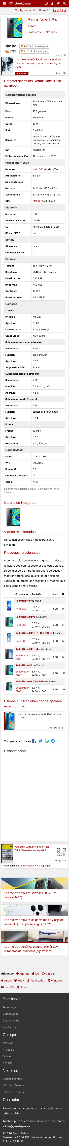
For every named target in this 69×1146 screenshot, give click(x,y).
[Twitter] (59, 3)
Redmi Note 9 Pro (42, 19)
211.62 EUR (35, 51)
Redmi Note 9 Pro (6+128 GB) (32, 633)
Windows (57, 980)
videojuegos (43, 865)
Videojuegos (10, 1013)
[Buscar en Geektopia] (65, 3)
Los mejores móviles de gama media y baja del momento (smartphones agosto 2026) (38, 63)
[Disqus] (34, 798)
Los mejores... (22, 73)
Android (24, 973)
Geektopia (22, 3)
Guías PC (45, 10)
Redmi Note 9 (23, 600)
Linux (23, 987)
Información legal (14, 1085)
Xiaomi (32, 26)
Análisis (7, 1063)
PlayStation (38, 980)
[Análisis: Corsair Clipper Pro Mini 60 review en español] (7, 853)
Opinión (7, 1056)
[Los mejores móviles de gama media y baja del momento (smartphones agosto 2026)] (7, 66)
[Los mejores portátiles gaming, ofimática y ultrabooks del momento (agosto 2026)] (34, 936)
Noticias (8, 1043)
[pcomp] (11, 51)
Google (50, 973)
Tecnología (10, 1007)
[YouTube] (53, 3)
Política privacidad (14, 1092)
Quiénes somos (12, 1078)
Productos (34, 32)
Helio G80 (38, 169)
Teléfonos (50, 32)
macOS (9, 987)
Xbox (21, 980)
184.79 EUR (35, 46)
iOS (37, 973)
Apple (8, 980)
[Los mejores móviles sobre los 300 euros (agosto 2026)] (34, 883)
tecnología (28, 865)
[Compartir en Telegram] (53, 740)
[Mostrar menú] (4, 3)
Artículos (8, 1049)
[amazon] (11, 46)
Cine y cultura (11, 1020)
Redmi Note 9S (24, 665)
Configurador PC (25, 10)
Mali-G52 (38, 200)
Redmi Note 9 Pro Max (28, 649)
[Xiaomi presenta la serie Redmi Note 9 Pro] (10, 721)
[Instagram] (47, 3)
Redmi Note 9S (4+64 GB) (30, 681)
